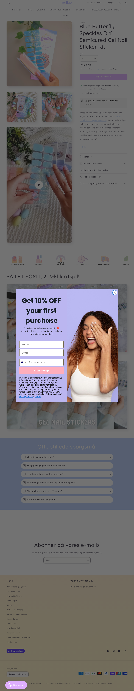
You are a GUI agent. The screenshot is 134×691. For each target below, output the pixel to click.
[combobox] (23, 362)
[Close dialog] (114, 292)
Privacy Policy (26, 397)
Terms (38, 397)
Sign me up (41, 370)
